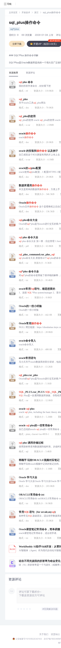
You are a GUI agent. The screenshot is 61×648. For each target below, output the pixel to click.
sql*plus (14, 29)
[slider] (24, 609)
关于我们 (43, 634)
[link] (13, 12)
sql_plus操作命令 (25, 22)
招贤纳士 (55, 634)
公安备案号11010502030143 (28, 639)
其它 (36, 12)
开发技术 (26, 12)
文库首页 (13, 12)
